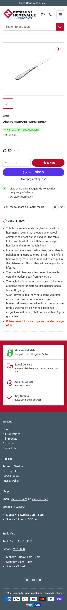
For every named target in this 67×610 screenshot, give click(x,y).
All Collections (11, 434)
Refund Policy (11, 476)
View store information (20, 196)
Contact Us (9, 448)
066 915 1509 (19, 499)
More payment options (33, 179)
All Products (10, 438)
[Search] (60, 26)
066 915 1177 (40, 499)
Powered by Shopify (54, 593)
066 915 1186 (24, 541)
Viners (6, 116)
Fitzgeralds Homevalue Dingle (27, 593)
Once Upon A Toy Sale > (33, 3)
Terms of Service (13, 466)
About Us (8, 443)
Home (6, 429)
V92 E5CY (20, 506)
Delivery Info (10, 471)
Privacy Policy (11, 480)
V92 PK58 (19, 549)
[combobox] (33, 27)
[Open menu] (60, 14)
